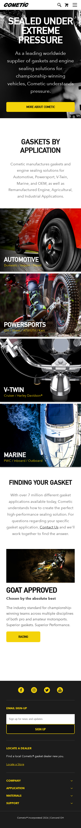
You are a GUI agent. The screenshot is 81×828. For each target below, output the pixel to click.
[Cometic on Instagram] (34, 690)
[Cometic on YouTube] (60, 690)
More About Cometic (40, 107)
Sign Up (40, 729)
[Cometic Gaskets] (14, 6)
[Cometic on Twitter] (47, 690)
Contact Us (49, 527)
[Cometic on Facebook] (21, 690)
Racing (23, 637)
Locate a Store (15, 764)
